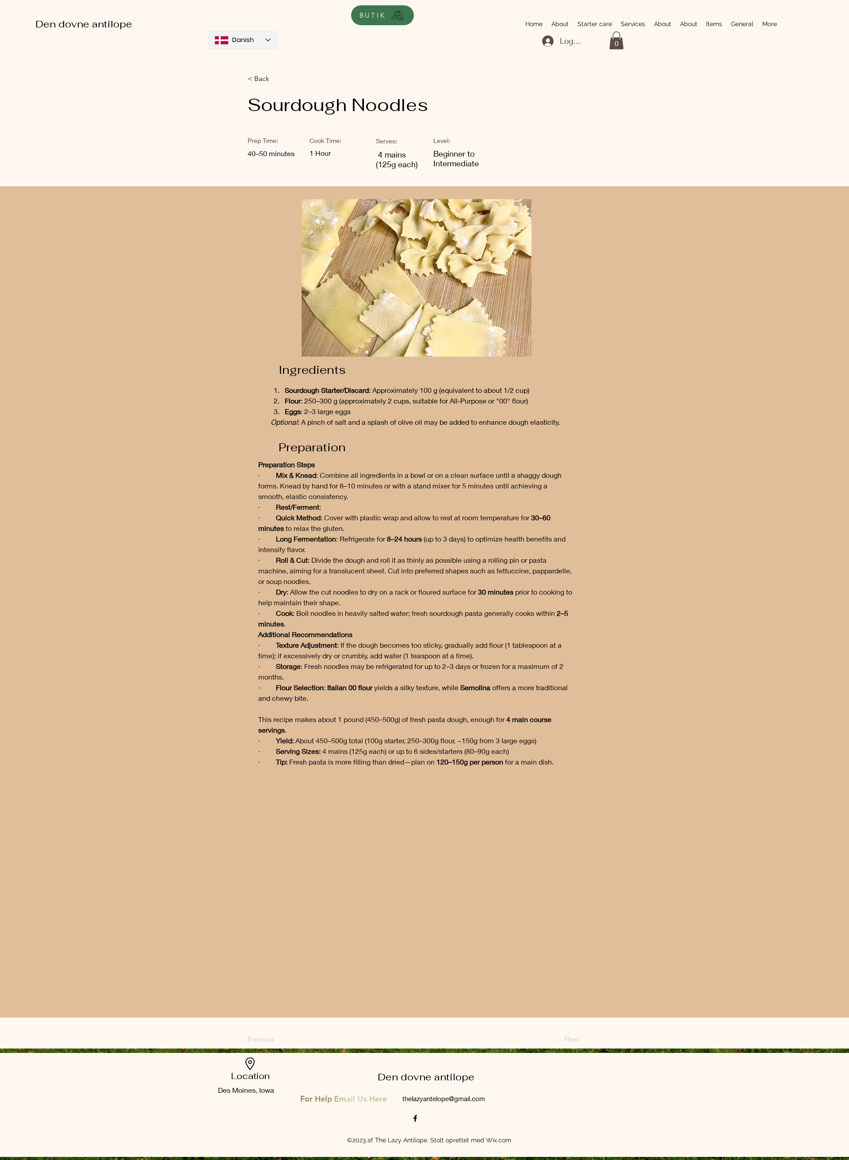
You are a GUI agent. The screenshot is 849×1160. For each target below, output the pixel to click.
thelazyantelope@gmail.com (443, 1098)
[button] (616, 40)
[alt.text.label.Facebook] (415, 1118)
